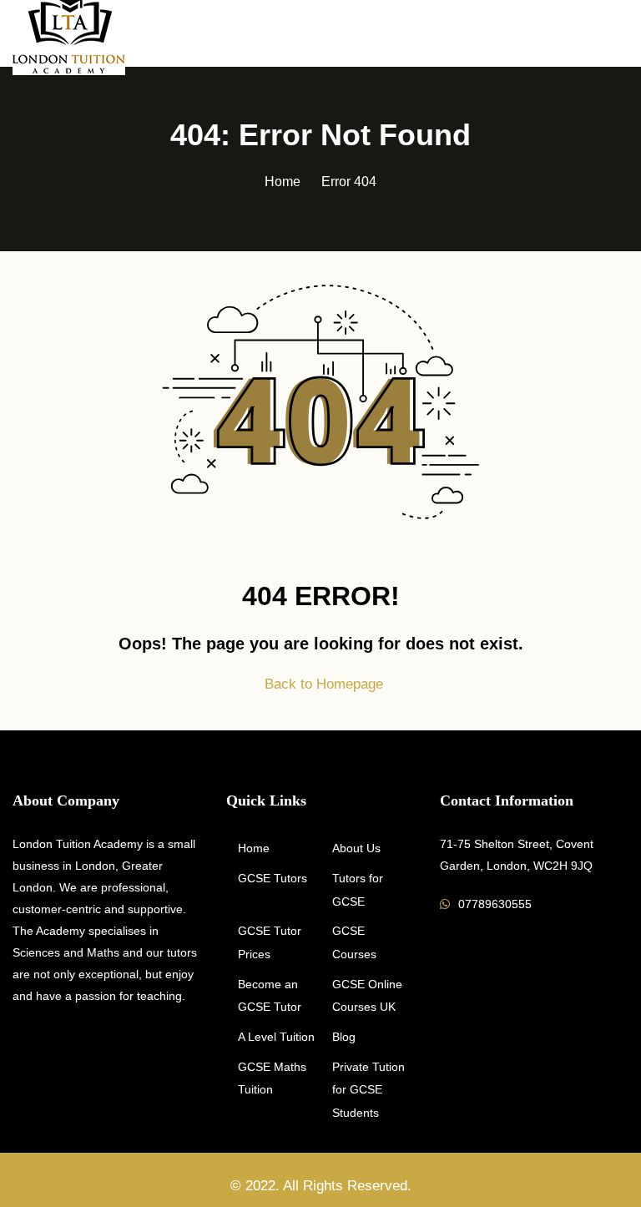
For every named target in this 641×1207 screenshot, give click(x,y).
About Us (356, 848)
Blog (344, 1036)
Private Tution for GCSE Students (368, 1089)
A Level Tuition (276, 1036)
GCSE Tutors (272, 878)
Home (282, 181)
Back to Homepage (324, 684)
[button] (621, 35)
